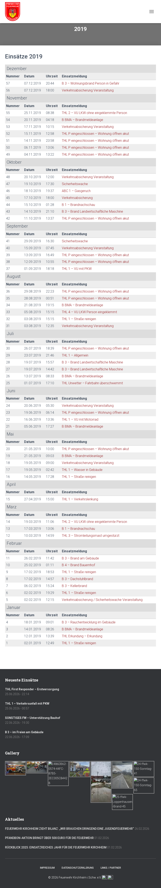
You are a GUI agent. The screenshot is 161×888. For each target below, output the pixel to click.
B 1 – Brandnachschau (78, 205)
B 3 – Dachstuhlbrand (77, 579)
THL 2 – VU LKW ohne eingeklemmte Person (94, 113)
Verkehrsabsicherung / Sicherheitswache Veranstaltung (102, 600)
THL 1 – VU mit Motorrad (80, 419)
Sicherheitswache (75, 184)
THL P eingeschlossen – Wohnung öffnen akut (95, 134)
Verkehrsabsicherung (77, 198)
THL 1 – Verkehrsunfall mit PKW (27, 703)
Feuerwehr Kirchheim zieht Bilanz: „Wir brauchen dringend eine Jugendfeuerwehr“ (69, 828)
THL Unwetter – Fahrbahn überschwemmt (92, 383)
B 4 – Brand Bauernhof (78, 565)
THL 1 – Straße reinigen (79, 319)
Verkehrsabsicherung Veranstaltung (88, 90)
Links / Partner (111, 867)
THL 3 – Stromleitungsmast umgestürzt (90, 536)
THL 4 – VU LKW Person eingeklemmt (89, 312)
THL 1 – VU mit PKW (77, 269)
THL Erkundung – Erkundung (82, 636)
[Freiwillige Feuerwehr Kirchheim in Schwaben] (14, 11)
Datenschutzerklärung (78, 867)
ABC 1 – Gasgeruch (76, 191)
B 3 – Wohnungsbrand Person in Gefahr (90, 83)
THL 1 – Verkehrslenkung (80, 499)
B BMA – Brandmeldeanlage (82, 120)
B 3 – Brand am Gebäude (80, 558)
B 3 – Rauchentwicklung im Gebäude (89, 622)
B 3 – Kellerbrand (74, 586)
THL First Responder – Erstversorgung (32, 689)
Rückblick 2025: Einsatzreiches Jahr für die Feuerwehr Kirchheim (55, 847)
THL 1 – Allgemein (75, 355)
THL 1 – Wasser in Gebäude (82, 470)
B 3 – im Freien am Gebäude (24, 732)
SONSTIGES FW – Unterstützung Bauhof (32, 718)
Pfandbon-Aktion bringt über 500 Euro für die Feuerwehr (49, 838)
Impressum (47, 867)
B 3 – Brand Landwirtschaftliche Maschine (92, 211)
